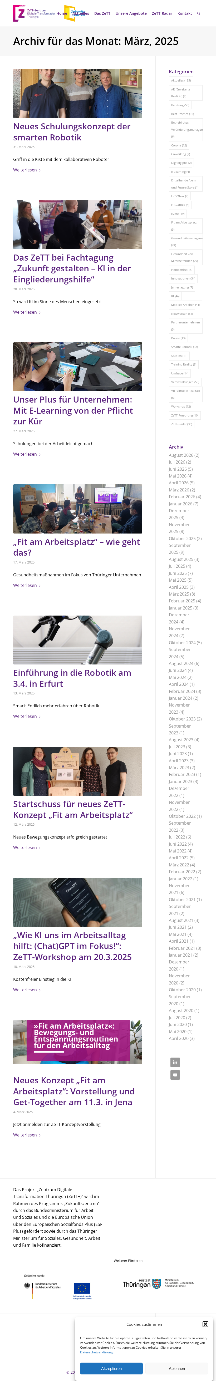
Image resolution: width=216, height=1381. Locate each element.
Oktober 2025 (182, 538)
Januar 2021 (180, 955)
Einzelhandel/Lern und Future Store (184, 183)
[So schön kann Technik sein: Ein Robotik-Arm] (77, 640)
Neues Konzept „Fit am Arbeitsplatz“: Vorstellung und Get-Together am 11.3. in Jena (74, 1091)
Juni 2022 (178, 844)
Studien (179, 356)
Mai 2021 (177, 934)
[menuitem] (62, 13)
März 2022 (179, 865)
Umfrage (179, 373)
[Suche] (199, 13)
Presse (178, 338)
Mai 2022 (177, 851)
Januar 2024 (180, 698)
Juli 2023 (177, 747)
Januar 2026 (180, 504)
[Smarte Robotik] (77, 93)
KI (175, 296)
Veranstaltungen (185, 382)
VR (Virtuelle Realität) (185, 394)
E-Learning (180, 172)
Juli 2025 (177, 566)
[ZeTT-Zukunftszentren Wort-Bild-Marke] (52, 13)
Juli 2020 (177, 1017)
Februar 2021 (182, 948)
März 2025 (179, 594)
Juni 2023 (178, 753)
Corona (179, 145)
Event (177, 214)
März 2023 (179, 767)
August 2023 (181, 740)
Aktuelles (181, 80)
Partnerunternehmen (185, 325)
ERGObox (179, 196)
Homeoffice (181, 270)
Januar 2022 (180, 879)
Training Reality (183, 364)
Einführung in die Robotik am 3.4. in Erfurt (72, 678)
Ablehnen (177, 1368)
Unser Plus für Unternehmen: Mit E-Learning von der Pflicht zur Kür (73, 410)
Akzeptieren (111, 1368)
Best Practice (182, 114)
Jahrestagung (182, 287)
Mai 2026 (177, 476)
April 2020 (179, 1038)
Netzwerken (182, 314)
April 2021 (179, 941)
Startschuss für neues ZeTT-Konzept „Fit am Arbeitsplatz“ (73, 809)
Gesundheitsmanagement (187, 241)
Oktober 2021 (182, 899)
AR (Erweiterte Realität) (180, 92)
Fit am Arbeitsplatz (184, 225)
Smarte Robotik (184, 347)
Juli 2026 (177, 462)
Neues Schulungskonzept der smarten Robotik (72, 131)
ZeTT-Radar (181, 424)
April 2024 (179, 684)
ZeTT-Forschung (184, 415)
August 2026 (181, 455)
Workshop (181, 406)
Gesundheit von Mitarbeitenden (184, 257)
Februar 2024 (182, 691)
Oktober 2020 (182, 990)
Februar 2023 (182, 774)
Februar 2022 (182, 872)
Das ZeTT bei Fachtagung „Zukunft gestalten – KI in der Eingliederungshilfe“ (72, 268)
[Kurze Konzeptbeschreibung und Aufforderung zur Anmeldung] (77, 1046)
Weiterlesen (25, 170)
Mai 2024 (177, 677)
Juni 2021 (178, 927)
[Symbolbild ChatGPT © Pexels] (77, 902)
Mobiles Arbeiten (185, 305)
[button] (205, 1324)
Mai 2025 (177, 580)
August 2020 (181, 1010)
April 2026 (179, 483)
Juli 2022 (177, 837)
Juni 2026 (178, 469)
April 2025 (179, 587)
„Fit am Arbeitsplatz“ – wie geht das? (76, 547)
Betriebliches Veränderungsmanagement (187, 129)
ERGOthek (180, 205)
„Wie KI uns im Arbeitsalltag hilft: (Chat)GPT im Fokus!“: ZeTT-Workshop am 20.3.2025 (72, 945)
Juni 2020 (178, 1024)
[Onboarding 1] (77, 771)
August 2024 (181, 663)
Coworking (180, 154)
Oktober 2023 (182, 719)
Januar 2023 (180, 781)
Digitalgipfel (181, 163)
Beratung (180, 105)
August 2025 (181, 559)
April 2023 (179, 761)
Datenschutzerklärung (96, 1352)
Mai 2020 (177, 1031)
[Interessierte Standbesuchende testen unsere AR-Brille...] (77, 224)
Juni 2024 (178, 670)
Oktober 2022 (182, 816)
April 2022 (179, 858)
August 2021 (181, 920)
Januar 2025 (180, 608)
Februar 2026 (182, 497)
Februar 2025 (182, 601)
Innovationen (183, 278)
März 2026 (179, 490)
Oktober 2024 (182, 643)
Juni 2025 (178, 573)
